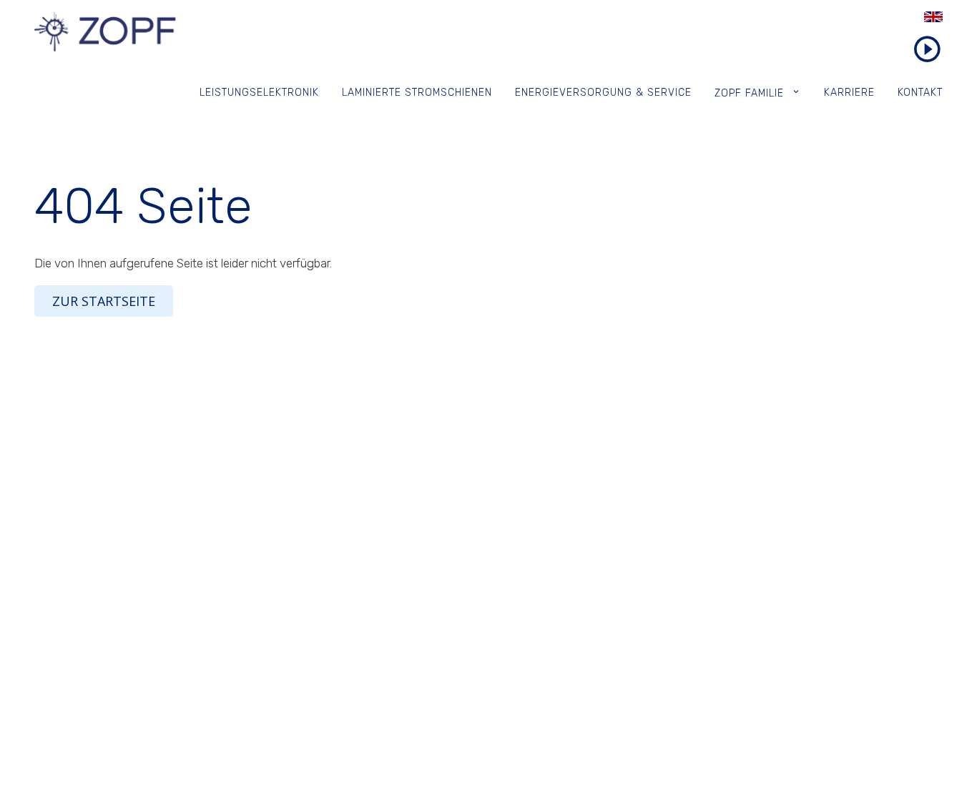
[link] (910, 16)
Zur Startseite (103, 301)
